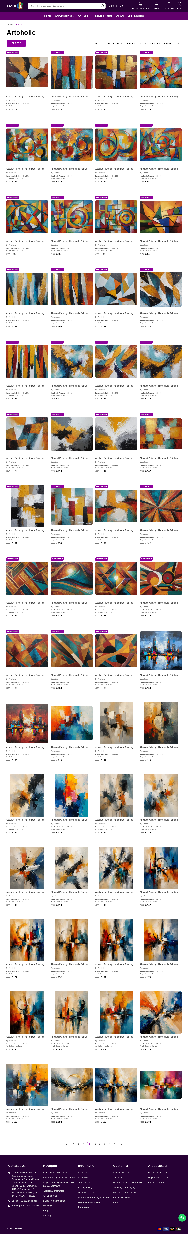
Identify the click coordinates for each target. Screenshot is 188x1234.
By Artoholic (11, 100)
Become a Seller (156, 1182)
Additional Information (54, 1191)
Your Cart (117, 1177)
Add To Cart (28, 117)
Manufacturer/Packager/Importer (93, 1197)
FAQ (115, 1202)
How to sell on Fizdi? (158, 1173)
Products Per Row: (160, 43)
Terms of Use (84, 1182)
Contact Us (83, 1177)
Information (87, 1166)
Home (47, 15)
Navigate (50, 1166)
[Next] (120, 1144)
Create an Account (122, 1173)
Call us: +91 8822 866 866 (24, 1201)
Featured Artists (103, 15)
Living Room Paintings (54, 1201)
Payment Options (121, 1197)
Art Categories (63, 15)
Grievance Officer (86, 1192)
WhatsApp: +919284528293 (25, 1206)
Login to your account (158, 1177)
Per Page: (131, 43)
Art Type (83, 15)
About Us (82, 1173)
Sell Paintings (135, 15)
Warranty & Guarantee (89, 1202)
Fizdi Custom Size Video (55, 1173)
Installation (83, 1207)
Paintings (47, 1206)
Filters (16, 43)
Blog (45, 1211)
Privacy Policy (85, 1187)
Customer (120, 1166)
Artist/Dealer (157, 1166)
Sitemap (47, 1215)
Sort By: (98, 43)
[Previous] (67, 1144)
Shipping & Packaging (124, 1187)
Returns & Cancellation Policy (127, 1182)
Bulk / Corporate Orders (124, 1192)
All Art (120, 15)
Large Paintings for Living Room (59, 1177)
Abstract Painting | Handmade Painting (25, 96)
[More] (73, 16)
